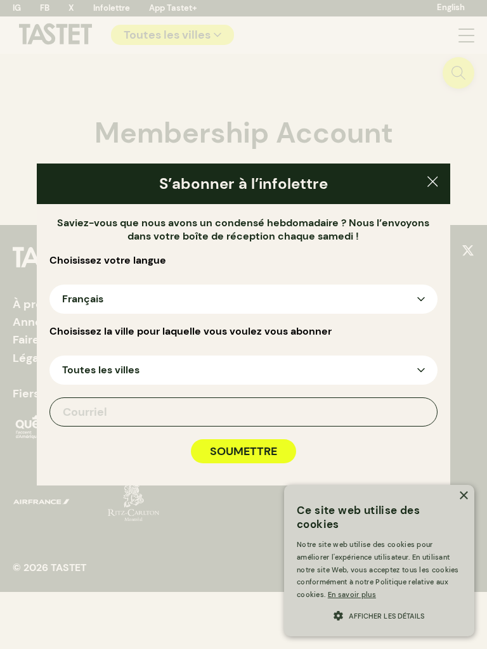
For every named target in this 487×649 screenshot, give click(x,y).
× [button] (463, 496)
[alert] (379, 560)
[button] (379, 614)
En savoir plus (352, 594)
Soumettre (243, 451)
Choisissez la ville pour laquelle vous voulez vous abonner (190, 331)
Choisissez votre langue (107, 260)
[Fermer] (432, 183)
